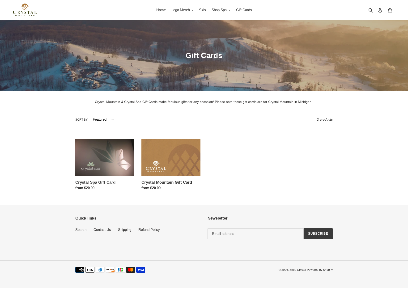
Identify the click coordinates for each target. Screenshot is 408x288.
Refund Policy (149, 230)
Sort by (81, 119)
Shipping (124, 230)
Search (80, 230)
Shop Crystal (297, 269)
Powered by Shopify (320, 269)
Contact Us (102, 230)
